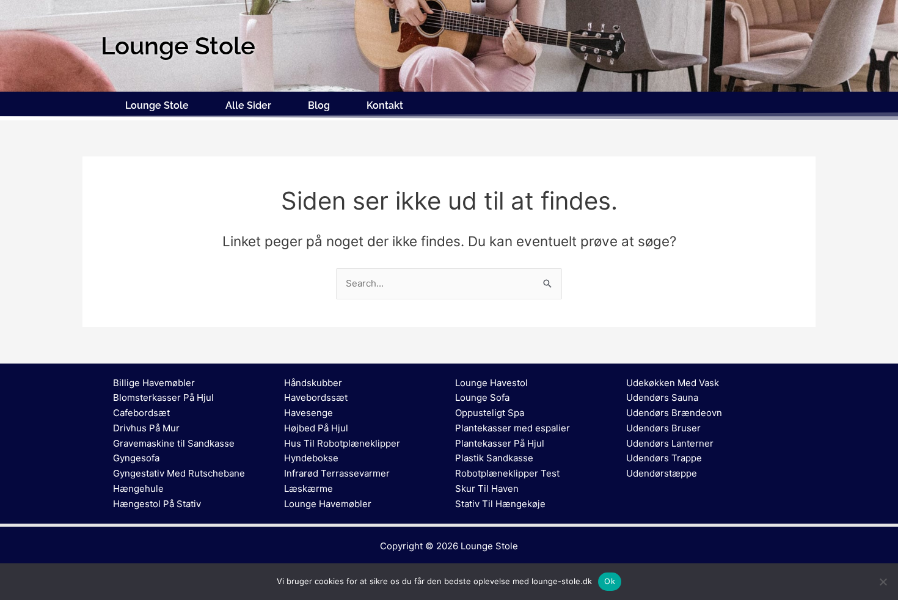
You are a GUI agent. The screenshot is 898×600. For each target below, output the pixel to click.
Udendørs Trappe (664, 458)
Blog (319, 105)
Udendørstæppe (661, 473)
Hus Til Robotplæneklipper (342, 443)
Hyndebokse (311, 458)
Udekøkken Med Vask (672, 383)
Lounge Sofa (482, 397)
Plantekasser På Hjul (499, 443)
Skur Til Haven (487, 488)
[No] (883, 582)
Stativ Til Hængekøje (500, 504)
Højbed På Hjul (316, 428)
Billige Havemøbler (154, 383)
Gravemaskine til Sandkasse (174, 443)
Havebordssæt (316, 397)
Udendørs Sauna (662, 397)
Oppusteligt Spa (489, 413)
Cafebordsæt (141, 413)
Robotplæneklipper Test (507, 473)
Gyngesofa (136, 458)
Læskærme (308, 488)
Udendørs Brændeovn (674, 413)
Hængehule (138, 488)
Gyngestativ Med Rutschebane (179, 473)
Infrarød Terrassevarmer (337, 473)
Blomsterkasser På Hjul (163, 397)
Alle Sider (248, 105)
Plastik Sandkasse (494, 458)
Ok (609, 581)
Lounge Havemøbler (327, 504)
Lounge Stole (157, 105)
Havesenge (308, 413)
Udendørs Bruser (663, 428)
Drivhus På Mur (146, 428)
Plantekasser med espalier (512, 428)
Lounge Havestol (491, 383)
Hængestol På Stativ (157, 504)
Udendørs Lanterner (670, 443)
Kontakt (385, 105)
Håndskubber (313, 383)
